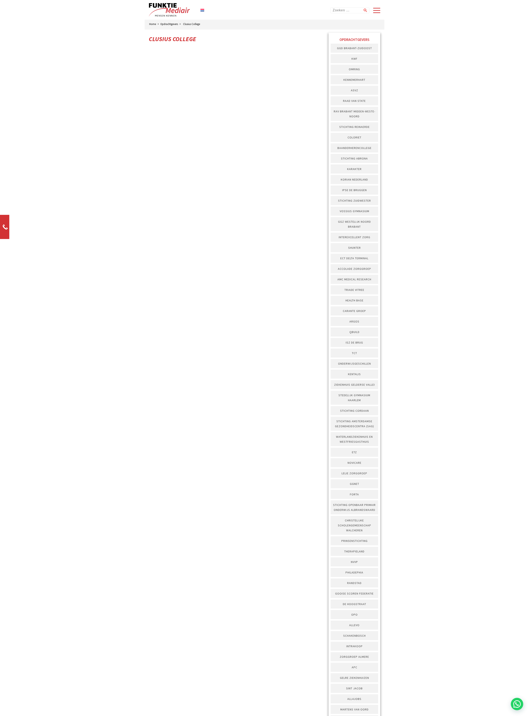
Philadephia (354, 572)
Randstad (354, 583)
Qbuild (354, 332)
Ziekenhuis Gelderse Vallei (354, 385)
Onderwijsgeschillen (354, 363)
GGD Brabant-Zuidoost (354, 48)
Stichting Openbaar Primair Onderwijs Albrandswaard (354, 507)
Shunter (354, 248)
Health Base (354, 300)
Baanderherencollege (354, 148)
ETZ (354, 452)
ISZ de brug (354, 342)
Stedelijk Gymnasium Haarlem (354, 397)
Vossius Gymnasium (354, 211)
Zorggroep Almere (354, 657)
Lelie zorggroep (354, 473)
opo (354, 614)
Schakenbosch (354, 636)
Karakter (354, 169)
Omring (354, 69)
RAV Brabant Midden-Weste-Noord (354, 113)
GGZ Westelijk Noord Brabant (354, 224)
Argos (354, 321)
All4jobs (354, 699)
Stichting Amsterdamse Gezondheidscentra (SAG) (354, 423)
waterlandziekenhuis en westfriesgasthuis (354, 439)
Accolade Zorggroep (354, 269)
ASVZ (354, 90)
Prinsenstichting (354, 541)
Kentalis (354, 374)
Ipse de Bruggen (354, 190)
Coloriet (354, 137)
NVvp (354, 562)
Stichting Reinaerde (354, 127)
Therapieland (354, 551)
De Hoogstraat (354, 604)
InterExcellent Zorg (354, 237)
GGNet (354, 484)
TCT (354, 353)
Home (152, 24)
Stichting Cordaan (354, 411)
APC (354, 667)
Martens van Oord (354, 709)
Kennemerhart (354, 80)
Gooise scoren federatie (354, 593)
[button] (517, 704)
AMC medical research (354, 279)
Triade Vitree (354, 290)
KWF (354, 59)
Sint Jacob (354, 688)
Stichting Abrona (354, 158)
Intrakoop (354, 646)
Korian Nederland (354, 179)
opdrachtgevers (169, 24)
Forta (354, 494)
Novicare (354, 463)
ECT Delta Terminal (354, 258)
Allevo (354, 625)
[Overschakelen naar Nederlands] (202, 10)
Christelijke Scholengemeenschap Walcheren (354, 525)
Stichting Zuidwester (354, 200)
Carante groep (354, 311)
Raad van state (354, 101)
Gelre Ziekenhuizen (354, 678)
